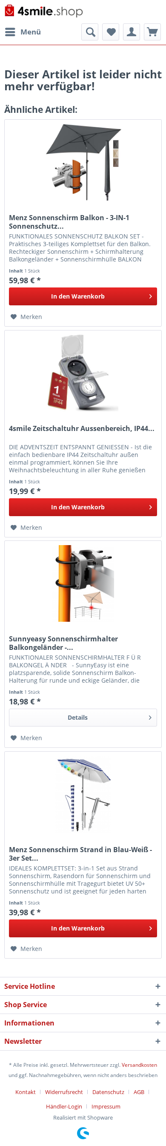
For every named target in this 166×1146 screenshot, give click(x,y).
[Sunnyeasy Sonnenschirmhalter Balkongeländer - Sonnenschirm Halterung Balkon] (83, 583)
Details (78, 717)
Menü (30, 32)
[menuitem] (22, 31)
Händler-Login (64, 1106)
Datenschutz (108, 1092)
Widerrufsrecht (64, 1092)
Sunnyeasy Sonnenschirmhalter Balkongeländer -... (63, 643)
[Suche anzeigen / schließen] (89, 31)
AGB (139, 1092)
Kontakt (25, 1092)
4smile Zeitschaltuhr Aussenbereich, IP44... (82, 428)
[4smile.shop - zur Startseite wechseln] (43, 11)
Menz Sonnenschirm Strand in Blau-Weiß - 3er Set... (80, 853)
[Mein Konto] (131, 31)
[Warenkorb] (152, 31)
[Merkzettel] (110, 31)
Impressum (106, 1106)
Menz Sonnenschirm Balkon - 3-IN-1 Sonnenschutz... (69, 221)
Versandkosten (139, 1064)
